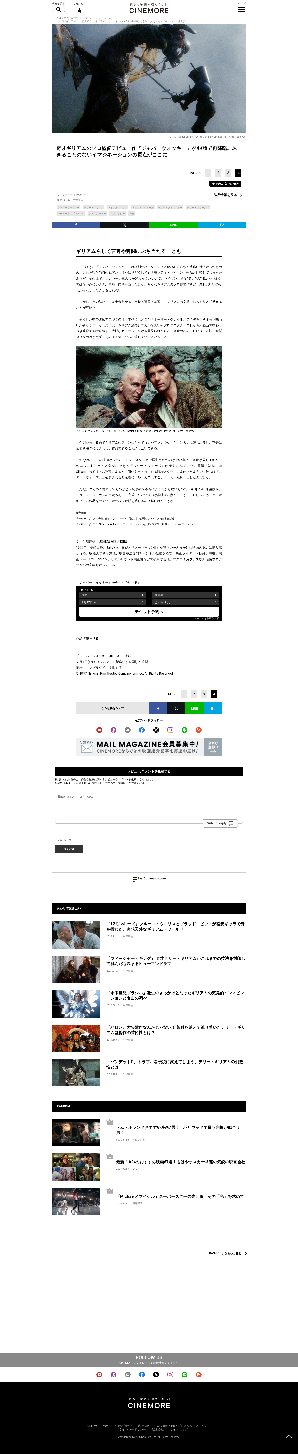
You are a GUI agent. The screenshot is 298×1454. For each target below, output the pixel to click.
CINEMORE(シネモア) (67, 18)
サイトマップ (179, 1429)
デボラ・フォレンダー (170, 207)
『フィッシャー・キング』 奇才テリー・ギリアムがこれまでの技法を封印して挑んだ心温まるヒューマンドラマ (175, 961)
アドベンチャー (97, 213)
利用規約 (60, 779)
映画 (86, 18)
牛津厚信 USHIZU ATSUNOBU (105, 542)
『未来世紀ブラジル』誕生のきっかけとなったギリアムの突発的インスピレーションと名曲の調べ (175, 995)
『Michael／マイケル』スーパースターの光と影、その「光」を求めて (180, 1196)
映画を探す (58, 7)
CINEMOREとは (97, 1425)
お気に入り (79, 8)
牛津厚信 (78, 200)
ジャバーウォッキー (103, 18)
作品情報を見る (225, 195)
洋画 (131, 213)
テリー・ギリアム (93, 207)
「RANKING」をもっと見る (223, 1253)
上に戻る (289, 1436)
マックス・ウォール (143, 207)
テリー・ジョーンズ (198, 207)
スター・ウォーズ (147, 466)
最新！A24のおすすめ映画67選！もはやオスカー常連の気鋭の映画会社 (180, 1161)
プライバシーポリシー (131, 1429)
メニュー (241, 7)
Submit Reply (217, 823)
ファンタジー (117, 213)
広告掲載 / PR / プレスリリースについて (183, 1425)
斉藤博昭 (138, 1203)
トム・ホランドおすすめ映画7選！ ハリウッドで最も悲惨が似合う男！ (178, 1130)
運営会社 (158, 1429)
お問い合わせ (123, 1425)
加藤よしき (139, 1140)
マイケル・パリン (117, 207)
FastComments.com (152, 878)
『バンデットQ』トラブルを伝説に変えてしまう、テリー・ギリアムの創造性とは (174, 1064)
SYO (135, 1168)
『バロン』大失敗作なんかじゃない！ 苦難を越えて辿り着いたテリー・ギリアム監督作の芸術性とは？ (175, 1030)
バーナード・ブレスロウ (71, 213)
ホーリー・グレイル (168, 319)
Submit (69, 849)
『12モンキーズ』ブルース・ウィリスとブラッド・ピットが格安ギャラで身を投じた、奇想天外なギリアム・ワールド (175, 926)
